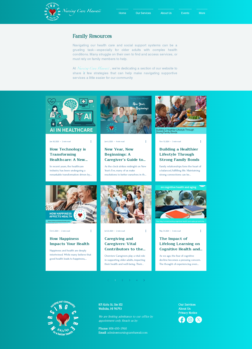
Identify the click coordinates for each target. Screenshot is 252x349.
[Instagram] (190, 319)
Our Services (187, 304)
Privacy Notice (187, 312)
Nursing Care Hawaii (93, 69)
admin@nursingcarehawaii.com (127, 332)
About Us (184, 308)
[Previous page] (108, 280)
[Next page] (144, 280)
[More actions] (92, 142)
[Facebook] (181, 319)
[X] (198, 319)
